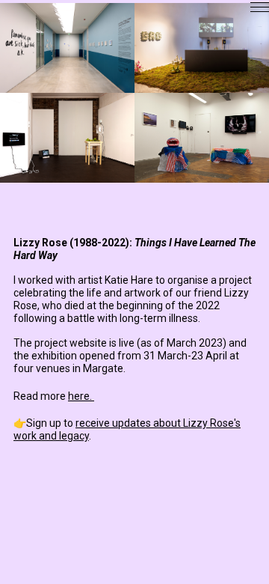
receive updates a (117, 423)
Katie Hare (129, 280)
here (79, 396)
